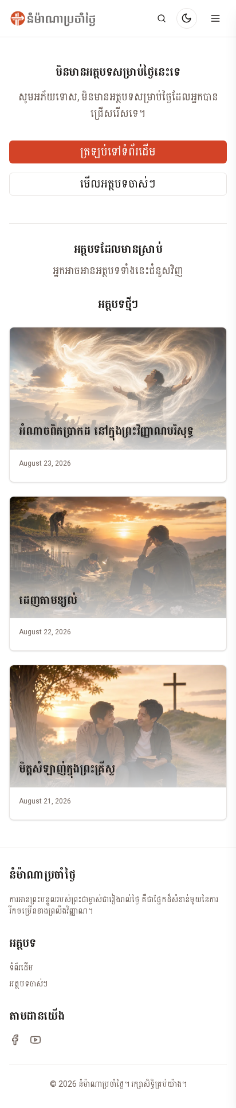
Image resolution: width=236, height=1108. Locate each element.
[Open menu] (215, 18)
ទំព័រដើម (21, 967)
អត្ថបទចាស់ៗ (28, 983)
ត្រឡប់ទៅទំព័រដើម (118, 152)
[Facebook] (15, 1039)
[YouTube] (35, 1039)
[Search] (161, 18)
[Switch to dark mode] (186, 18)
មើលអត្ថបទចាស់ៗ (118, 184)
